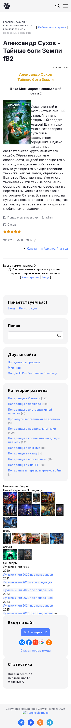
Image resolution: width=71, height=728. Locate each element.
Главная (8, 21)
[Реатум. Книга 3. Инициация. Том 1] (60, 514)
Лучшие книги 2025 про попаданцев (28, 613)
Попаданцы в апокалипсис (27, 459)
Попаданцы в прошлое (24, 404)
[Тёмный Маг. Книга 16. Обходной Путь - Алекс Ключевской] (36, 514)
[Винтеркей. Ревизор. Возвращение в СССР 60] (19, 543)
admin (49, 217)
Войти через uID (35, 632)
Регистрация (30, 277)
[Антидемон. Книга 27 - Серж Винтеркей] (7, 543)
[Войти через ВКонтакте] (22, 642)
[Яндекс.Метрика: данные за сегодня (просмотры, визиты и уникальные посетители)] (36, 713)
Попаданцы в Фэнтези (24, 398)
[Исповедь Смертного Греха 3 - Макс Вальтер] (10, 559)
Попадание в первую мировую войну (35, 470)
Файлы (20, 21)
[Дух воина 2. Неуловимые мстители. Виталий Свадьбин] (45, 543)
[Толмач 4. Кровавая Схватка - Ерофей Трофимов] (25, 559)
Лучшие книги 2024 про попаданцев (28, 605)
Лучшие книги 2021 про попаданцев (27, 582)
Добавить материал (52, 27)
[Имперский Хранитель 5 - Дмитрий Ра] (25, 514)
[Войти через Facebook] (29, 642)
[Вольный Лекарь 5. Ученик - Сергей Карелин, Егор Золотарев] (57, 543)
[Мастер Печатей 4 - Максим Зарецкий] (48, 514)
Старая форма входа (36, 650)
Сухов (11, 224)
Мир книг (14, 367)
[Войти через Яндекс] (35, 642)
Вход (45, 277)
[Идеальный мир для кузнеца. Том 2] (10, 502)
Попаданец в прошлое (24, 362)
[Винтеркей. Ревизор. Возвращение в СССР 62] (36, 502)
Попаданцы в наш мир (17, 32)
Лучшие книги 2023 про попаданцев (28, 597)
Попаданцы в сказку (22, 453)
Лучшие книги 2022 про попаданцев (28, 590)
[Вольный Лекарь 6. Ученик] (10, 527)
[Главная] (6, 6)
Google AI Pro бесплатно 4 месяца (32, 373)
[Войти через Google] (42, 642)
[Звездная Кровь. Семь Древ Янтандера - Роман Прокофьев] (25, 502)
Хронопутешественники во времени (34, 419)
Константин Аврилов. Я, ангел (47, 248)
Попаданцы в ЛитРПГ (23, 465)
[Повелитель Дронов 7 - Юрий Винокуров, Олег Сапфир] (10, 514)
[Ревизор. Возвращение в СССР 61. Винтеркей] (33, 543)
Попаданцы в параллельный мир (32, 428)
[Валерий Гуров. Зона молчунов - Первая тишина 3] (48, 502)
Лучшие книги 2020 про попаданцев (28, 574)
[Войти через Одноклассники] (49, 642)
